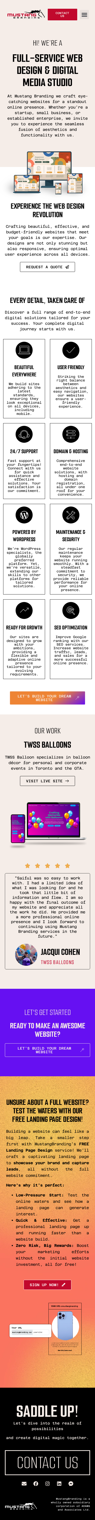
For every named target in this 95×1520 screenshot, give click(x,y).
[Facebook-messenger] (71, 1483)
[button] (84, 14)
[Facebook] (35, 1483)
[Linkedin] (59, 1483)
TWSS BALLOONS (57, 962)
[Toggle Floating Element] (77, 1507)
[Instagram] (47, 1483)
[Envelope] (24, 1483)
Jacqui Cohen (60, 952)
